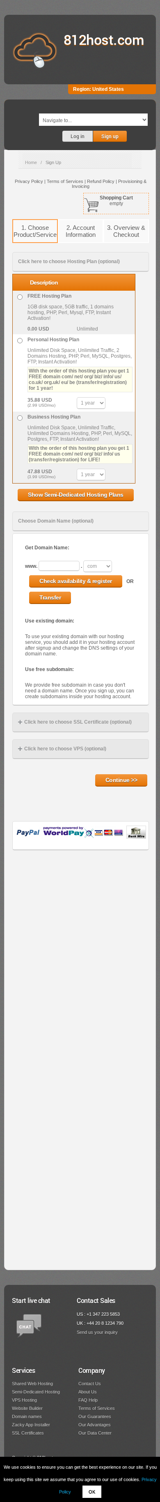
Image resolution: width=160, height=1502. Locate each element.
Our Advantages (94, 1424)
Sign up (110, 136)
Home (31, 162)
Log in (78, 136)
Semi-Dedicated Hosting (36, 1391)
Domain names (27, 1416)
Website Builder (27, 1408)
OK (92, 1491)
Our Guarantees (94, 1416)
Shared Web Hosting (32, 1383)
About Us (87, 1391)
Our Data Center (95, 1432)
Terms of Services (96, 1408)
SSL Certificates (28, 1432)
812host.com (104, 39)
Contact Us (89, 1383)
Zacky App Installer (31, 1424)
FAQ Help (88, 1400)
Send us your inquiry (97, 1332)
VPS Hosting (24, 1400)
